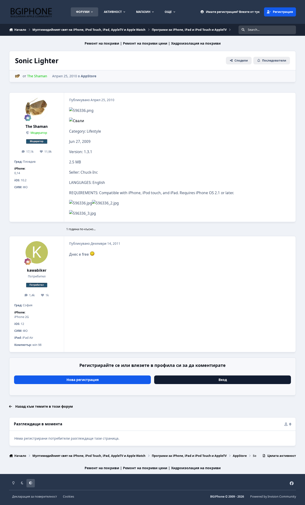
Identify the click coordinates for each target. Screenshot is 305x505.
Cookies (68, 497)
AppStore (88, 76)
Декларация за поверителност (34, 497)
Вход (223, 379)
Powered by (273, 497)
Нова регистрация (82, 379)
